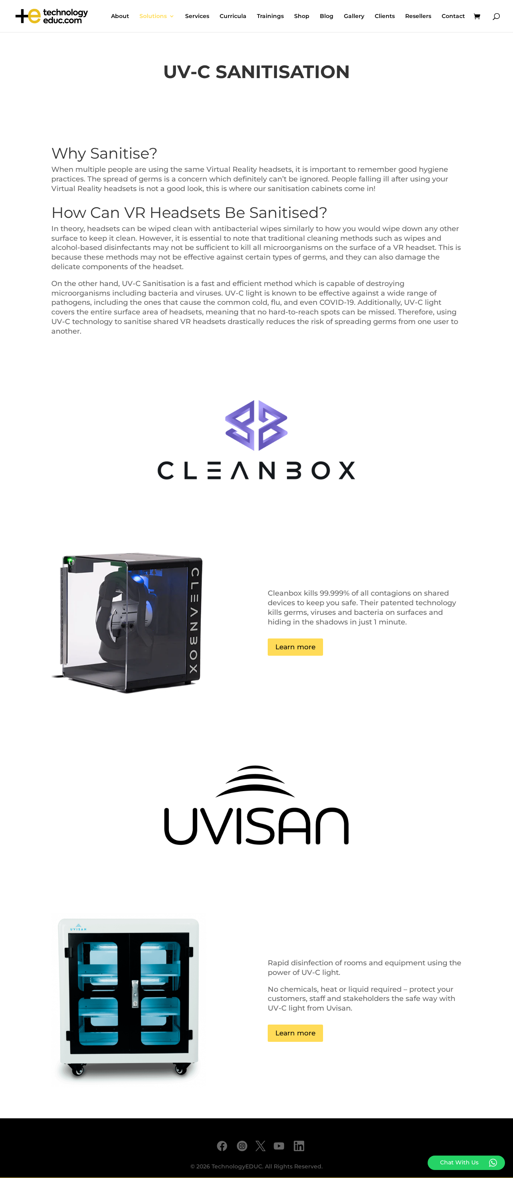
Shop (301, 16)
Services (197, 16)
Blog (326, 16)
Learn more (295, 647)
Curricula (233, 16)
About (120, 16)
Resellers (418, 16)
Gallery (354, 16)
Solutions (153, 16)
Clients (385, 16)
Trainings (270, 16)
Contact (453, 16)
